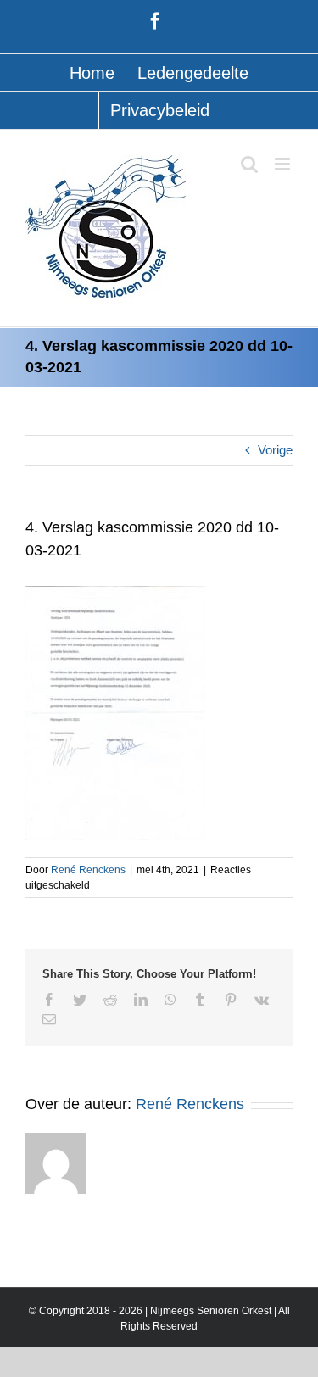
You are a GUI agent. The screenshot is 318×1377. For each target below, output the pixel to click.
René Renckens (88, 870)
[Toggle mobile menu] (284, 164)
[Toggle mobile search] (249, 164)
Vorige (275, 450)
